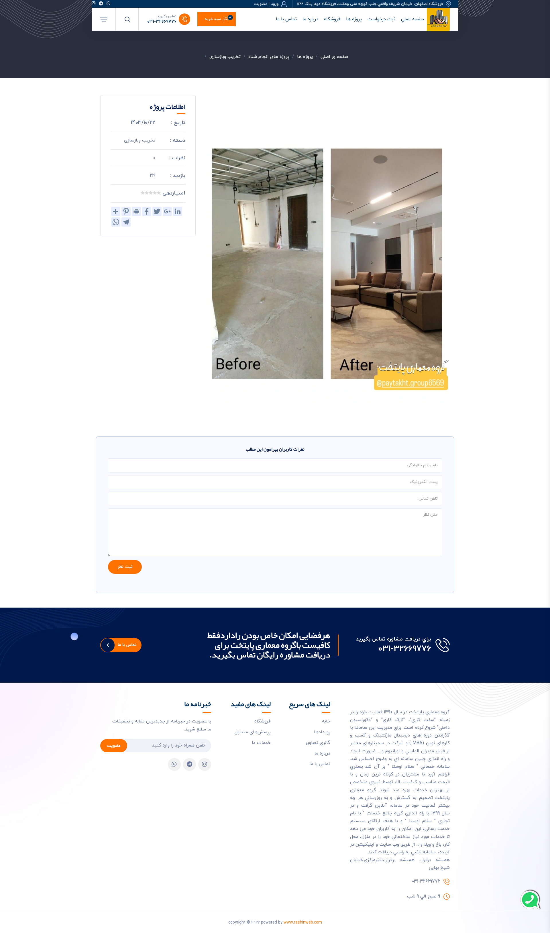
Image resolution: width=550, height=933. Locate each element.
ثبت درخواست (381, 19)
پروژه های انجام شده (268, 57)
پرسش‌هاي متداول (253, 732)
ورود (275, 4)
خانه (326, 721)
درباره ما (310, 19)
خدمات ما (261, 743)
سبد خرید (218, 18)
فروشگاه (332, 19)
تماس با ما (286, 19)
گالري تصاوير (317, 743)
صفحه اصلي (412, 19)
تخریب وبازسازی (225, 57)
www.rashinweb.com (303, 922)
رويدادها (322, 732)
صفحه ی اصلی (334, 57)
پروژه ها (354, 19)
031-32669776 (161, 21)
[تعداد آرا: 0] (159, 193)
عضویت (114, 746)
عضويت (260, 4)
